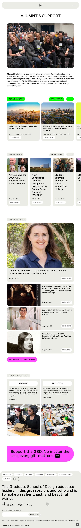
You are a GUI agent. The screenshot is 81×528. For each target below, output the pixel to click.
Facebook (7, 475)
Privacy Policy (5, 520)
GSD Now (6, 479)
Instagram (51, 475)
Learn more (12, 399)
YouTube (29, 475)
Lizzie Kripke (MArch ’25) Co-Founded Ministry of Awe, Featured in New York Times (56, 336)
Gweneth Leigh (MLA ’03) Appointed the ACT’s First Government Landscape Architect (37, 272)
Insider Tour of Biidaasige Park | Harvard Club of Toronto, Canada (57, 129)
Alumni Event (14, 137)
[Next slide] (72, 99)
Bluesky (18, 475)
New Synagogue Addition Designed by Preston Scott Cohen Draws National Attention (39, 184)
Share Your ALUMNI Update (22, 360)
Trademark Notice (74, 520)
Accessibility (14, 520)
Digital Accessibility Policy (27, 520)
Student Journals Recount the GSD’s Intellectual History (61, 182)
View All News (56, 154)
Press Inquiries (65, 475)
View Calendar (56, 99)
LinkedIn (39, 475)
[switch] (16, 479)
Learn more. (47, 397)
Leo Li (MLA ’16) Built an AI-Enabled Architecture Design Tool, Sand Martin (57, 312)
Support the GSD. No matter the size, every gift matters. (40, 454)
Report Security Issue (61, 520)
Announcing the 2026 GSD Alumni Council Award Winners (17, 179)
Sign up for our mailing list (11, 511)
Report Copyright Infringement (45, 520)
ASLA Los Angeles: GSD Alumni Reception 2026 (23, 128)
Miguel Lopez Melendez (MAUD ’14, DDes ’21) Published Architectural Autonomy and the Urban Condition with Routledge (56, 289)
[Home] (17, 504)
